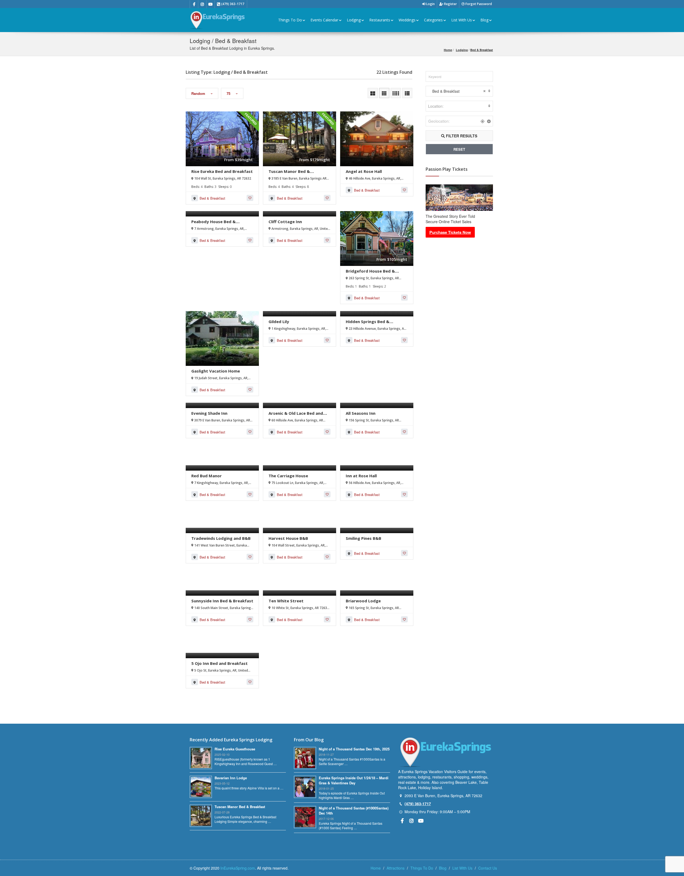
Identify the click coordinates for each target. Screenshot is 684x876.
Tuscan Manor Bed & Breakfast (289, 174)
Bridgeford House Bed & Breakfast (370, 273)
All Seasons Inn (360, 413)
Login (430, 4)
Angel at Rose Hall (364, 171)
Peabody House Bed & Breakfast (213, 224)
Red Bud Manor (206, 475)
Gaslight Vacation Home (215, 371)
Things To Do (290, 19)
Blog (484, 19)
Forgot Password (478, 4)
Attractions (396, 868)
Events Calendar (324, 19)
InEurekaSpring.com (237, 868)
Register (450, 4)
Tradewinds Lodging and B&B (221, 538)
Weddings (407, 19)
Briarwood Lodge (363, 600)
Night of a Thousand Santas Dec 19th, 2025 (354, 748)
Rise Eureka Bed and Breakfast (222, 171)
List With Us (461, 19)
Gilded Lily (279, 321)
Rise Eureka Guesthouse (235, 748)
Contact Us (487, 868)
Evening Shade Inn (209, 413)
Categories (433, 19)
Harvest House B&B (288, 538)
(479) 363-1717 (418, 803)
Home (448, 50)
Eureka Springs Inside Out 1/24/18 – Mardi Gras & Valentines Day (353, 780)
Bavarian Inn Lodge (231, 777)
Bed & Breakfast (481, 50)
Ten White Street (286, 600)
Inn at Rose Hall (361, 475)
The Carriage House (288, 475)
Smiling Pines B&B (363, 538)
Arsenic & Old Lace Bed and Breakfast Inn (296, 415)
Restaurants (379, 19)
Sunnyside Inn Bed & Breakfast (222, 600)
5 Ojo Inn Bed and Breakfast (219, 663)
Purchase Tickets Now (450, 232)
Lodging (354, 19)
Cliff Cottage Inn (285, 221)
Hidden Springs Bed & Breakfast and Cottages (370, 324)
